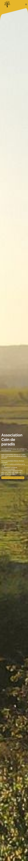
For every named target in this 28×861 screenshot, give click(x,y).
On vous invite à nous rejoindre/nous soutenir (13, 477)
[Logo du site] (7, 4)
